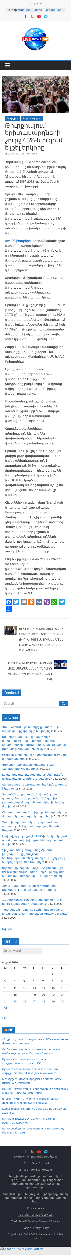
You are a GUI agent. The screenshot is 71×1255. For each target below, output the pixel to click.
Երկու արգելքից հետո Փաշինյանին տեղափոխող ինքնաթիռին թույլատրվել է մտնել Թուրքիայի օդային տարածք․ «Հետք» (41, 639)
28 (43, 1001)
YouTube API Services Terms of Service (35, 1221)
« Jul (4, 1018)
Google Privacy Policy (35, 1228)
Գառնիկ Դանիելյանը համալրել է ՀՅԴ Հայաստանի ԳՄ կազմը (40, 11)
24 (5, 1001)
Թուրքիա (12, 118)
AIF (10, 1029)
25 (15, 1001)
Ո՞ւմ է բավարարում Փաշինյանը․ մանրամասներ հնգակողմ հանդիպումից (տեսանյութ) (30, 671)
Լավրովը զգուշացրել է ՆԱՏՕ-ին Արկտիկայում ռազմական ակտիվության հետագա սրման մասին (34, 840)
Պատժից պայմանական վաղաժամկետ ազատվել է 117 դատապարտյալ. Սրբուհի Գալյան (31, 826)
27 (34, 1001)
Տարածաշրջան (32, 118)
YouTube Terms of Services (35, 1214)
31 (5, 1008)
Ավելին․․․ (8, 929)
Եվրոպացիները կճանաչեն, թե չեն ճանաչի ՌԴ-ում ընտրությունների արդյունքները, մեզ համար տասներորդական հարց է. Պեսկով (33, 872)
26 (24, 1001)
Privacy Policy (35, 1208)
